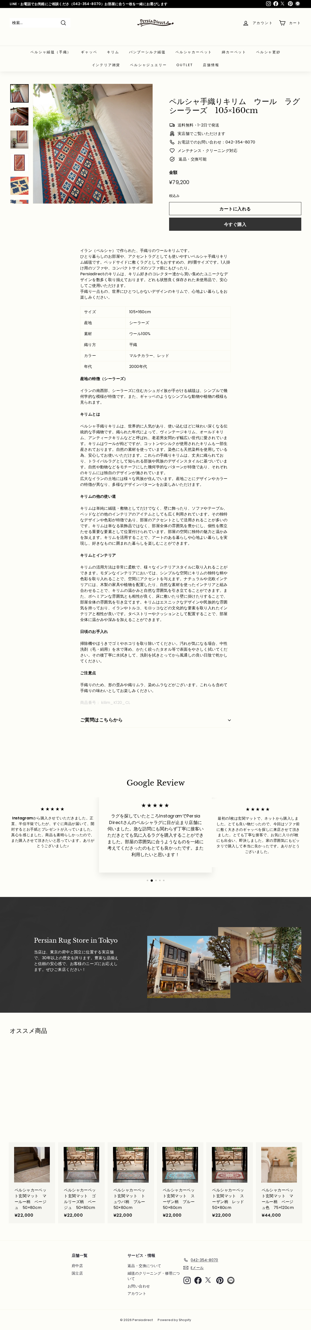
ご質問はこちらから (101, 720)
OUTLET (184, 64)
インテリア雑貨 (106, 64)
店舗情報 (211, 64)
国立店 (77, 1273)
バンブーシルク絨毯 (147, 52)
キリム (113, 52)
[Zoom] (93, 144)
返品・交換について (144, 1265)
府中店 (77, 1265)
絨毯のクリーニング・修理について (154, 1276)
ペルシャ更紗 (268, 52)
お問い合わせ (139, 1286)
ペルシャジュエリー (148, 64)
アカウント (137, 1293)
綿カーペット (234, 52)
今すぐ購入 (235, 224)
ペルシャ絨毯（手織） (50, 52)
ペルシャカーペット (193, 52)
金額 (173, 172)
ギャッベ (89, 52)
